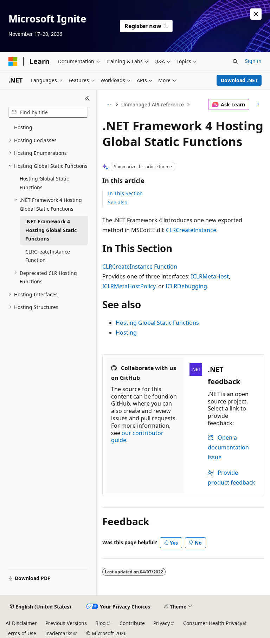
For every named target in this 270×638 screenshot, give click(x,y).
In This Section (125, 193)
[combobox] (48, 112)
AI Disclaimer (21, 623)
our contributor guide (137, 436)
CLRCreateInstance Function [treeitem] (47, 256)
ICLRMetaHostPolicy (128, 286)
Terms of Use (21, 633)
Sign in (253, 61)
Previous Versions (66, 623)
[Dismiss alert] (256, 14)
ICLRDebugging (186, 286)
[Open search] (235, 61)
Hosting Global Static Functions (157, 323)
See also (117, 202)
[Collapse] (87, 98)
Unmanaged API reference (152, 104)
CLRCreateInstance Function (139, 266)
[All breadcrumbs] (108, 104)
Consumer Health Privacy (212, 623)
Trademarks (58, 633)
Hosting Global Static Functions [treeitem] (44, 183)
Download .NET (239, 80)
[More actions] (258, 104)
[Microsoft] (13, 61)
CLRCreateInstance (191, 230)
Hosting (126, 332)
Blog (100, 623)
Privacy (161, 623)
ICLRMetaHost (210, 276)
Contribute (132, 623)
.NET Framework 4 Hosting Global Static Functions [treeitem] (51, 230)
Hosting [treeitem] (23, 127)
